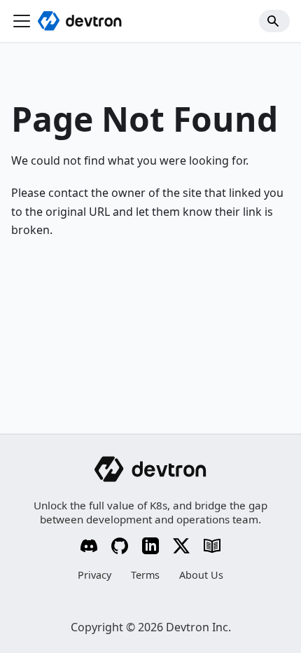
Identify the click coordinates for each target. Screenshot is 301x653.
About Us (201, 575)
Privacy (94, 575)
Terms (145, 575)
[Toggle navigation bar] (21, 21)
